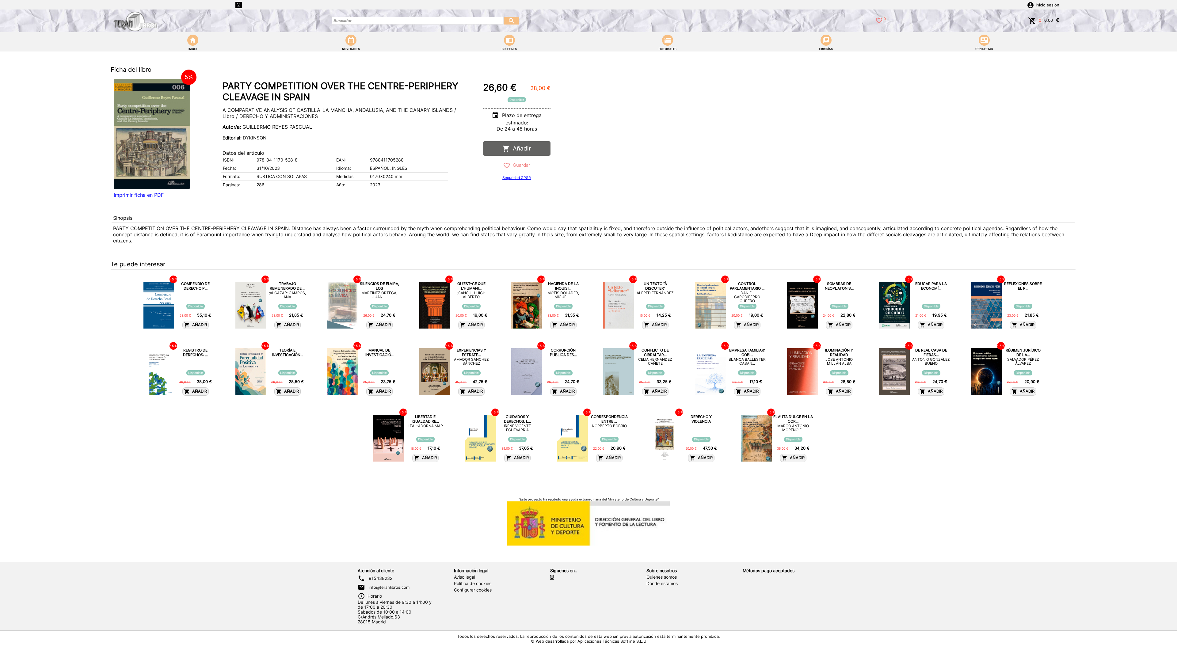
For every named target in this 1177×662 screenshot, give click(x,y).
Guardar (520, 165)
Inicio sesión (1047, 5)
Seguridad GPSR (516, 177)
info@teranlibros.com (389, 587)
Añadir (520, 148)
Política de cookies (472, 583)
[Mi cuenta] (1030, 5)
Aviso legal (464, 577)
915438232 (380, 578)
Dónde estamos (662, 583)
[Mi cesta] (1032, 20)
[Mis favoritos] (879, 20)
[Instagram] (238, 5)
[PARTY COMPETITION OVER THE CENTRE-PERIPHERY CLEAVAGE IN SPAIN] (152, 134)
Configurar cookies (473, 590)
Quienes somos (661, 577)
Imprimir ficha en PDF (139, 195)
